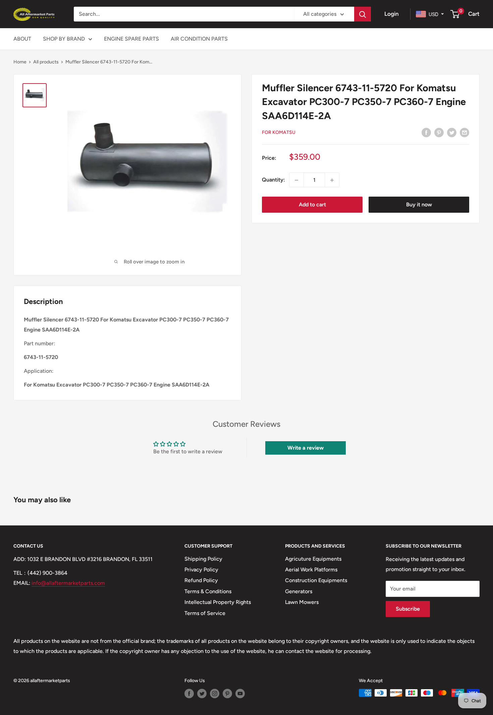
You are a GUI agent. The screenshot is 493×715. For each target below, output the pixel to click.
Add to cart (312, 205)
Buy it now (419, 205)
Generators (298, 591)
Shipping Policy (203, 559)
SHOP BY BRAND (64, 39)
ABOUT (22, 39)
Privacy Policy (201, 569)
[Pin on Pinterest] (439, 132)
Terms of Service (204, 613)
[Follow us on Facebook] (189, 693)
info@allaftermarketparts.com (68, 583)
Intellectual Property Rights (217, 602)
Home (19, 62)
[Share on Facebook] (426, 132)
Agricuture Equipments (313, 559)
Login (391, 13)
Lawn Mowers (302, 602)
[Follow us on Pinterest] (227, 693)
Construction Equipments (316, 580)
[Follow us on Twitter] (202, 693)
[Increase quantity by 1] (332, 180)
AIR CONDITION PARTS (199, 39)
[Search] (362, 14)
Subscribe (408, 609)
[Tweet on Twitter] (451, 132)
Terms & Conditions (207, 591)
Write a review (305, 448)
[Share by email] (464, 132)
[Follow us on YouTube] (240, 693)
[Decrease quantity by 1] (296, 180)
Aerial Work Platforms (311, 569)
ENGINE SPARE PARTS (131, 39)
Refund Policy (201, 580)
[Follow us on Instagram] (214, 693)
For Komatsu (278, 132)
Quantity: (273, 180)
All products (46, 62)
